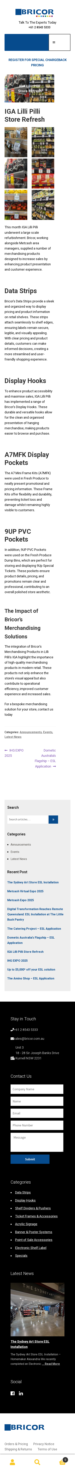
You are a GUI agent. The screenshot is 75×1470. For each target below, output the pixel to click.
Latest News (13, 737)
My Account (12, 1462)
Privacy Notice (43, 1444)
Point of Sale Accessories (33, 1240)
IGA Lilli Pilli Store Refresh (25, 951)
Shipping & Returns (18, 1449)
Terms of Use (47, 1449)
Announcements (31, 732)
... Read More (51, 1364)
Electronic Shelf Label (30, 1248)
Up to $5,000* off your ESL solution (31, 969)
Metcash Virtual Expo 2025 (25, 891)
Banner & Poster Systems (33, 1232)
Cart (58, 1458)
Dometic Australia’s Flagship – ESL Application (45, 758)
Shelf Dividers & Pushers (33, 1208)
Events (47, 732)
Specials (21, 1256)
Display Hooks (25, 1200)
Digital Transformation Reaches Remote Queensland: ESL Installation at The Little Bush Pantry (35, 914)
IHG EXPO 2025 (14, 753)
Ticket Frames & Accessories (36, 1216)
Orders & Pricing (16, 1444)
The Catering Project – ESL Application (34, 928)
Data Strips (23, 1192)
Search (37, 1462)
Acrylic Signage (26, 1224)
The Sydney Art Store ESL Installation (33, 882)
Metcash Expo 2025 (20, 900)
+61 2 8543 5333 (39, 27)
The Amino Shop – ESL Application (30, 978)
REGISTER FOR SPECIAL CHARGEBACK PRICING (38, 62)
